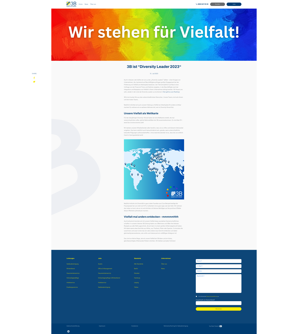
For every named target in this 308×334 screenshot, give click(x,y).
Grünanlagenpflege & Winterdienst (109, 278)
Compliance (134, 326)
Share (34, 78)
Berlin (136, 268)
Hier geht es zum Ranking (171, 92)
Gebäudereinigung (73, 264)
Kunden (217, 4)
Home (81, 4)
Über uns (93, 4)
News (86, 4)
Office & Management (105, 268)
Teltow (136, 287)
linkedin (68, 331)
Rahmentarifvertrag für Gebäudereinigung (176, 326)
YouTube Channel (214, 326)
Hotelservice (71, 282)
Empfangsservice (72, 287)
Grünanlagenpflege (73, 278)
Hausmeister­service (73, 273)
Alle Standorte (138, 264)
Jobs (234, 4)
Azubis (100, 264)
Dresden (136, 273)
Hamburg (137, 278)
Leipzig (136, 282)
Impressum (102, 326)
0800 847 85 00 (203, 4)
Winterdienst (71, 268)
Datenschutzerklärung (211, 296)
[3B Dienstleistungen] (71, 4)
